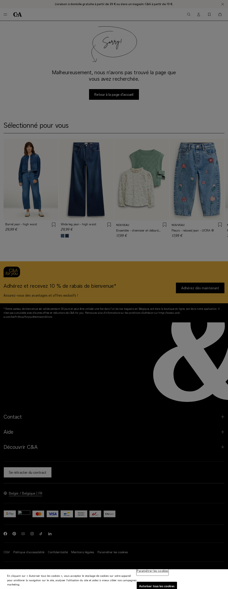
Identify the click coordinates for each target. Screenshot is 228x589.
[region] (114, 579)
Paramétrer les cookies (152, 571)
